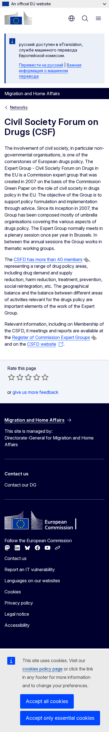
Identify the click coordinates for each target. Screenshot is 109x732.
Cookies (12, 592)
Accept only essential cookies (60, 718)
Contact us (15, 558)
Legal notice (16, 614)
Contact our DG (20, 485)
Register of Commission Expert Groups (51, 337)
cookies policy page (42, 669)
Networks (19, 107)
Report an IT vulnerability (29, 569)
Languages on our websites (32, 580)
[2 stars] (15, 377)
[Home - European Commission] (18, 17)
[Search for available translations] (86, 260)
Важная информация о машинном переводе (50, 70)
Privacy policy (18, 603)
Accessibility (17, 625)
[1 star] (11, 377)
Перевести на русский (41, 65)
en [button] (71, 18)
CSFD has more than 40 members (48, 259)
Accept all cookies (47, 701)
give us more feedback (35, 392)
